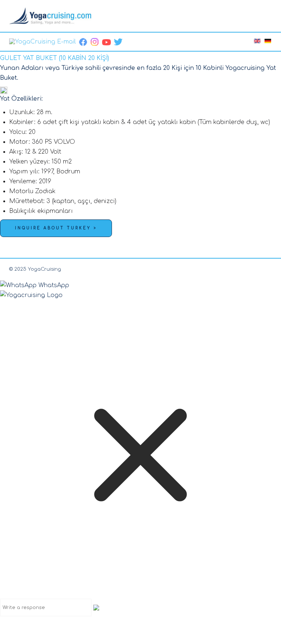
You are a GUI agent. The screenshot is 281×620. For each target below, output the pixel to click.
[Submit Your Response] (96, 607)
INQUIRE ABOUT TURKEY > (56, 228)
